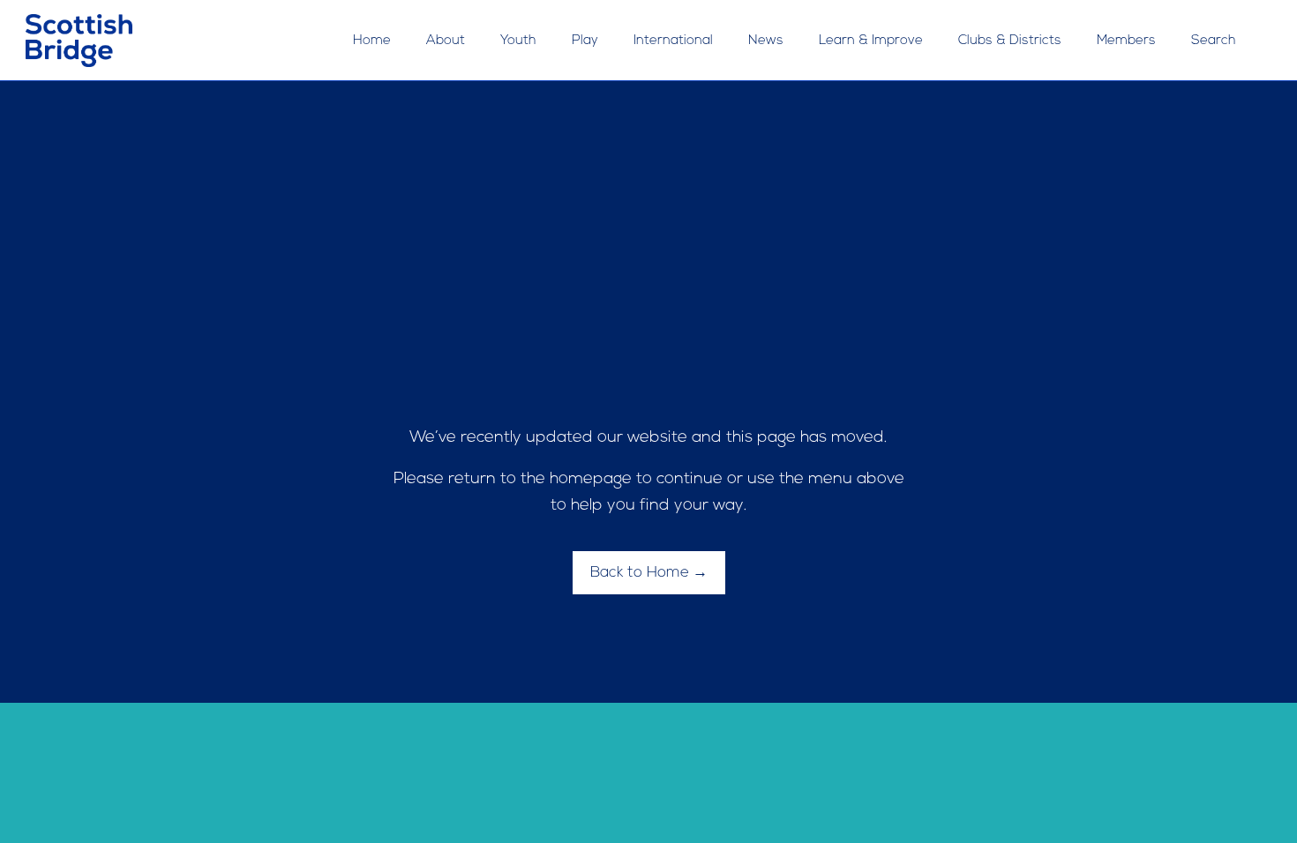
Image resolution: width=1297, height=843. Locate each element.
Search (1213, 41)
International (673, 41)
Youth (518, 41)
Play (585, 41)
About (445, 41)
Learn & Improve (871, 41)
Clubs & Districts (1009, 41)
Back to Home (639, 572)
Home (372, 41)
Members (1126, 41)
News (765, 41)
